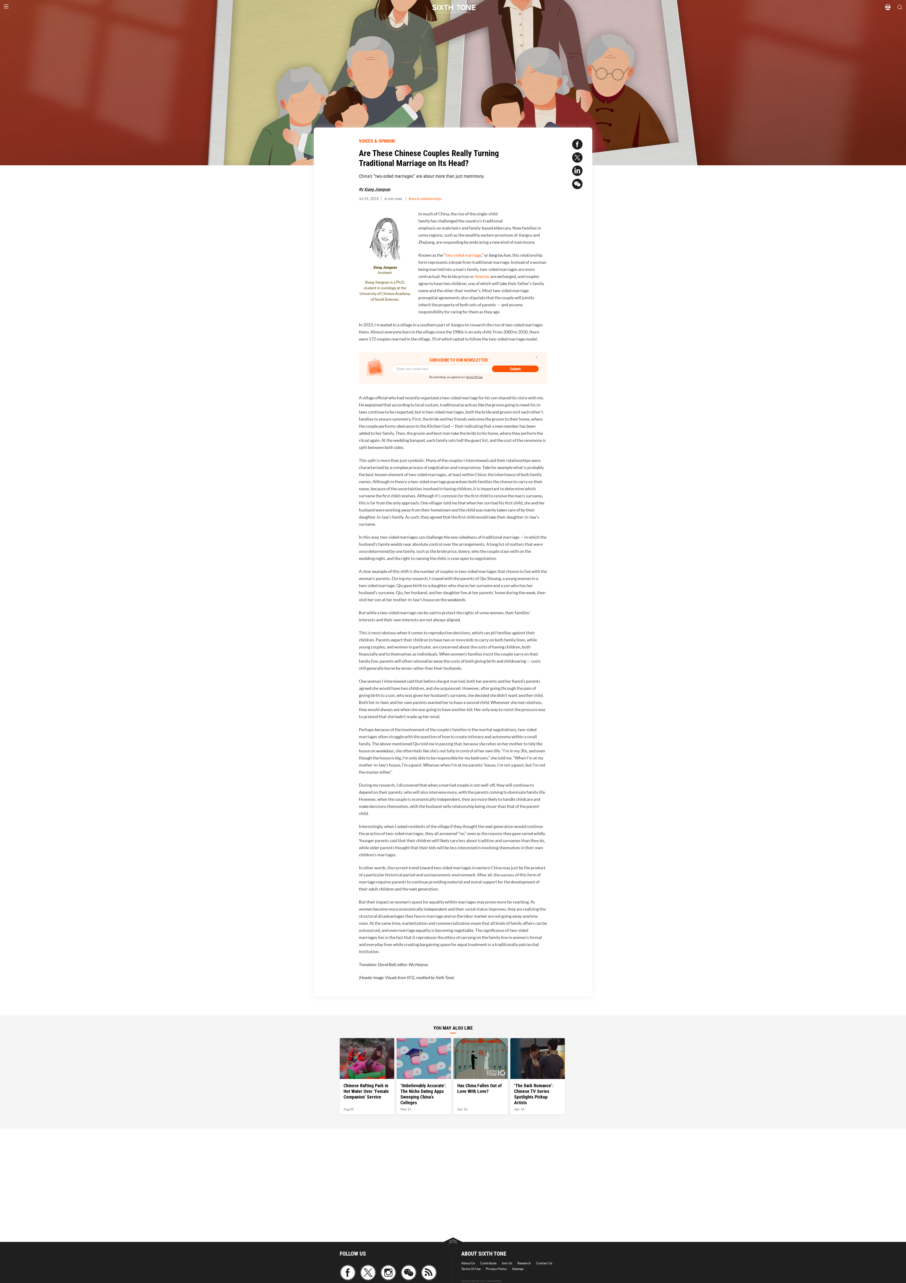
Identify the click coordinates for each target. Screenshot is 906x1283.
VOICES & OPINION (377, 141)
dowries (482, 276)
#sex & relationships (425, 198)
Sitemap (518, 1269)
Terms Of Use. (474, 377)
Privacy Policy (496, 1269)
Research (524, 1263)
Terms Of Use (471, 1269)
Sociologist (385, 273)
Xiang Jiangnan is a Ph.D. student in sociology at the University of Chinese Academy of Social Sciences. (385, 290)
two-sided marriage (463, 255)
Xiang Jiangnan (377, 189)
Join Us (507, 1263)
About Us (468, 1263)
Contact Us (544, 1263)
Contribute (488, 1263)
